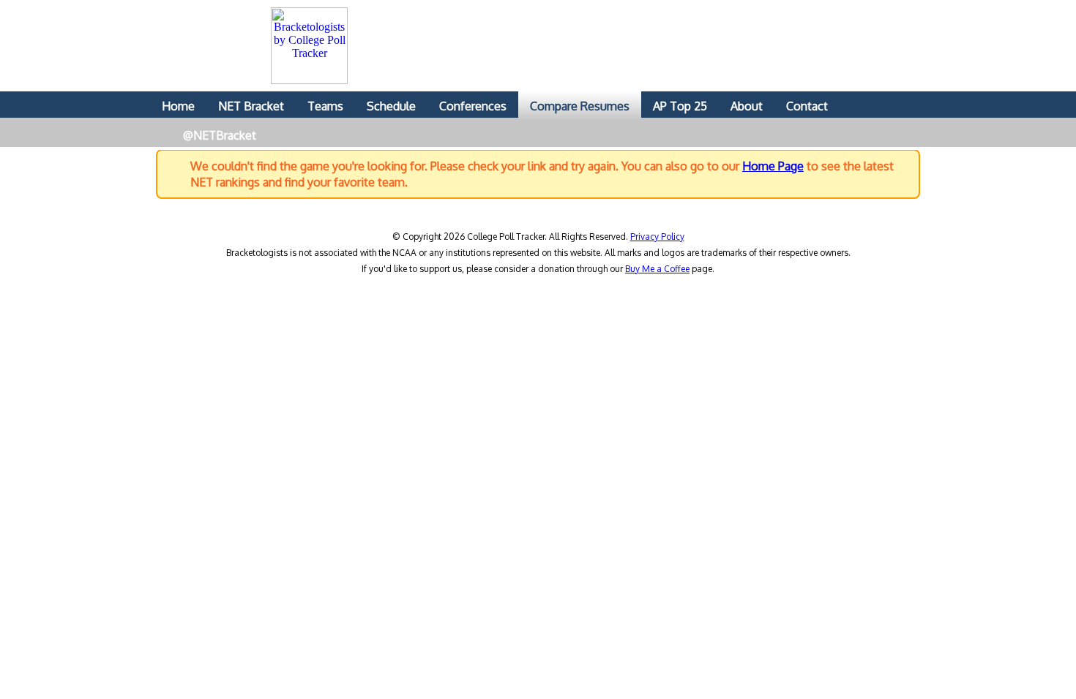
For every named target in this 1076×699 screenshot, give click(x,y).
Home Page (773, 166)
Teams (325, 106)
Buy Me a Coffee (657, 268)
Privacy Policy (657, 236)
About (747, 106)
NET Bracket (251, 106)
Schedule (391, 106)
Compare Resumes (579, 106)
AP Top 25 (680, 106)
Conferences (473, 106)
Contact (807, 106)
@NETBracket (219, 135)
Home (178, 106)
